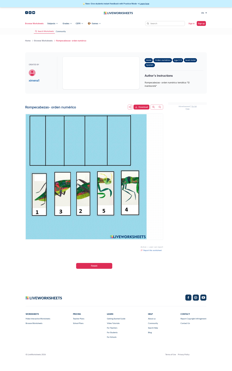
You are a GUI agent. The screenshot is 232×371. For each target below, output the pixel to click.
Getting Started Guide (116, 318)
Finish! (94, 266)
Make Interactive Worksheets (38, 318)
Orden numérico (162, 60)
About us (152, 318)
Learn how (144, 3)
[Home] (118, 13)
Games (95, 23)
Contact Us (185, 323)
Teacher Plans (78, 318)
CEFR (78, 23)
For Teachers (112, 328)
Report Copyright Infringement (193, 318)
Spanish (149, 65)
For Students (112, 332)
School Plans (78, 323)
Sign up (201, 23)
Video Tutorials (113, 323)
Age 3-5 (178, 60)
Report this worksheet (152, 250)
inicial (148, 60)
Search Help (153, 328)
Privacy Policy (183, 354)
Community (153, 323)
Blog (150, 332)
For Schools (111, 337)
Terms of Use (170, 354)
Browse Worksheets (34, 23)
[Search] (148, 23)
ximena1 (34, 80)
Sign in (191, 23)
